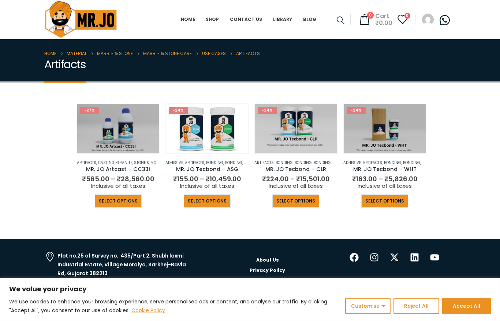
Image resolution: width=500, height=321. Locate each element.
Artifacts (86, 162)
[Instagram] (374, 257)
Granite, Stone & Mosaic (140, 162)
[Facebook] (354, 257)
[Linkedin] (415, 257)
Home (188, 19)
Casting (106, 162)
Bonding (214, 162)
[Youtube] (435, 257)
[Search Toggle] (340, 20)
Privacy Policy (267, 270)
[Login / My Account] (428, 19)
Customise (365, 306)
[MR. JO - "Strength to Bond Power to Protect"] (80, 19)
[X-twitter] (394, 257)
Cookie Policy (148, 310)
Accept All (466, 306)
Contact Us (246, 19)
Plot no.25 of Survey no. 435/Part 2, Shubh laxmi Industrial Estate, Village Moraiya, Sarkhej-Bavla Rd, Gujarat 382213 (121, 264)
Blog (309, 19)
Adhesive (174, 162)
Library (282, 19)
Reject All (416, 306)
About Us (267, 260)
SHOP (212, 19)
